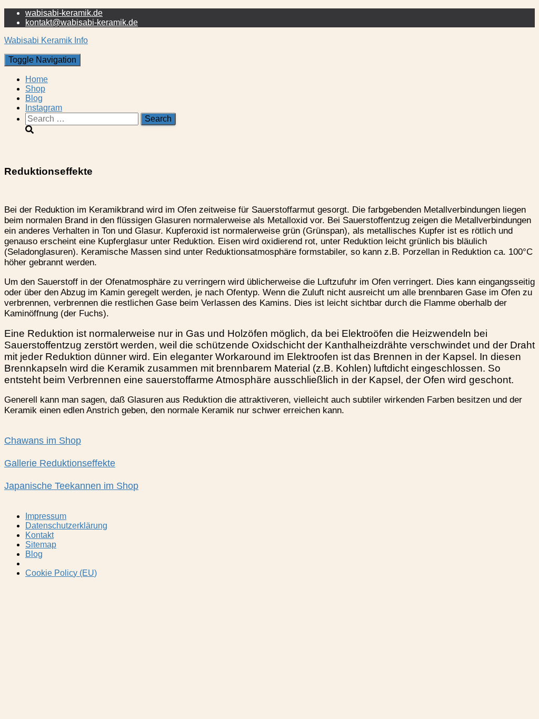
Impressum (45, 516)
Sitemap (40, 544)
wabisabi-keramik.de (64, 12)
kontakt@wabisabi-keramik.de (81, 22)
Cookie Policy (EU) (61, 572)
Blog (34, 98)
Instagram (43, 107)
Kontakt (39, 535)
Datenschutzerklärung (66, 525)
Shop (35, 88)
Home (36, 79)
